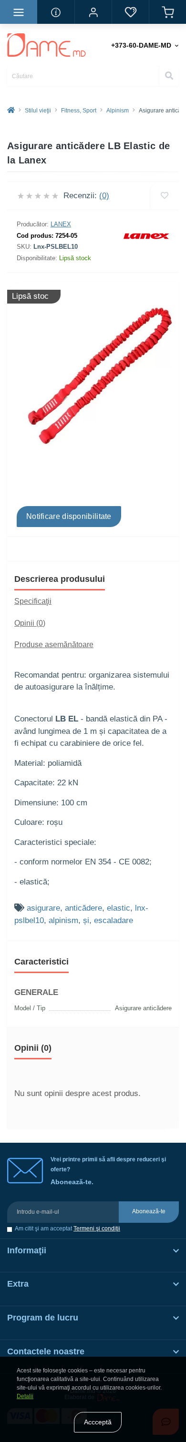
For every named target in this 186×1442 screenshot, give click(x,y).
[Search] (169, 76)
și (86, 920)
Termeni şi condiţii (96, 1228)
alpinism (63, 920)
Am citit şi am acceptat (67, 1229)
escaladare (113, 920)
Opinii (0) (29, 623)
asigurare (43, 908)
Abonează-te (148, 1211)
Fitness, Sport (78, 110)
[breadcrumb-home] (11, 110)
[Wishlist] (164, 196)
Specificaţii (33, 601)
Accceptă (98, 1422)
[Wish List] (130, 12)
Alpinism (117, 110)
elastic (118, 908)
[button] (93, 12)
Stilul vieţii (38, 110)
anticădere (83, 908)
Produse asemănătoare (53, 644)
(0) (104, 195)
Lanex (61, 224)
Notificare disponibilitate (69, 516)
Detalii (25, 1396)
